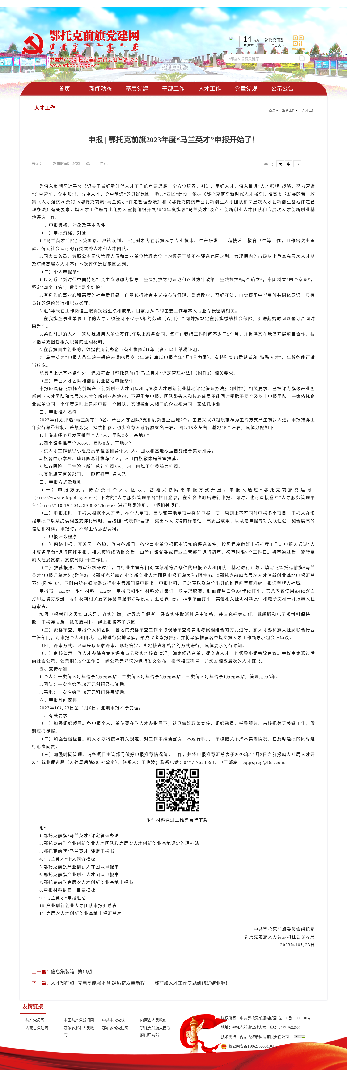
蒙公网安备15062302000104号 (252, 1046)
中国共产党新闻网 (79, 1020)
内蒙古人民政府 (153, 1020)
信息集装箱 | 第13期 (71, 971)
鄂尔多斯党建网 (115, 1028)
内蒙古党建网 (36, 1028)
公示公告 (282, 89)
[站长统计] (299, 1037)
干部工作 (173, 89)
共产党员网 (34, 1020)
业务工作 (288, 110)
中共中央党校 (113, 1020)
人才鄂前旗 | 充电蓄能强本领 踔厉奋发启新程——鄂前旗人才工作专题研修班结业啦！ (140, 983)
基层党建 (137, 89)
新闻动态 (100, 89)
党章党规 (246, 89)
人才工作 (209, 89)
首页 (64, 89)
